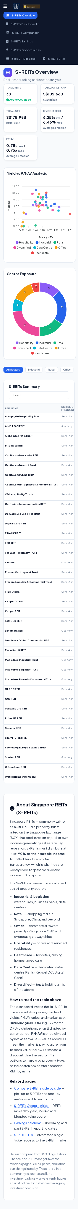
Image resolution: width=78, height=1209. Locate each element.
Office (67, 369)
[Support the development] (31, 6)
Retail (51, 369)
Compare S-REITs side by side (37, 1088)
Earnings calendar (27, 1123)
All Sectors (13, 369)
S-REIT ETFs (23, 1135)
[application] (39, 218)
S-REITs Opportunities (31, 1105)
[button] (24, 242)
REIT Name (13, 408)
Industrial (34, 369)
